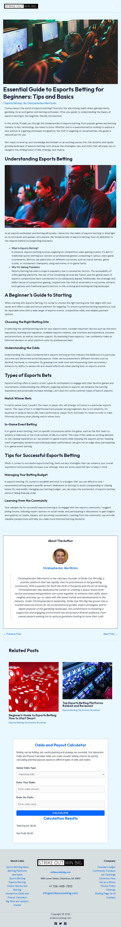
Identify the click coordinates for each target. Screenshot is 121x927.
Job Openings (108, 874)
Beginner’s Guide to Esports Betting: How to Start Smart (33, 716)
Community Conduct (104, 870)
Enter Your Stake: (26, 782)
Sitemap (110, 889)
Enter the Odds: (25, 797)
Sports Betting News (17, 867)
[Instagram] (65, 923)
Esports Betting (13, 103)
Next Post (111, 634)
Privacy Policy (108, 886)
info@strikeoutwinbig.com (60, 893)
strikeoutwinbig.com (60, 872)
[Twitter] (60, 923)
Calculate (60, 813)
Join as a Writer (107, 882)
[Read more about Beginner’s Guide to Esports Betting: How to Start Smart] (33, 686)
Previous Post (12, 634)
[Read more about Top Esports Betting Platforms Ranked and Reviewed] (87, 680)
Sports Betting (17, 878)
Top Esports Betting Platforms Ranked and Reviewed (83, 704)
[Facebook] (55, 923)
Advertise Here (107, 878)
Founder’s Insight (106, 867)
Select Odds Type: (26, 768)
